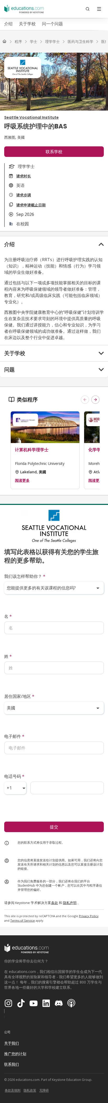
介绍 (8, 24)
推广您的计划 (15, 1053)
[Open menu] (99, 9)
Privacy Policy (89, 916)
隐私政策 (30, 1090)
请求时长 (23, 175)
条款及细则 (12, 1090)
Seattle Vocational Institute (31, 117)
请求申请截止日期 (31, 204)
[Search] (87, 9)
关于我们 (11, 1043)
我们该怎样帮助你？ (24, 576)
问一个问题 (52, 24)
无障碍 (44, 1090)
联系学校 (54, 152)
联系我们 (11, 1064)
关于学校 (27, 24)
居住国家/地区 (19, 696)
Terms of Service (22, 920)
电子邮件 (14, 736)
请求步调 (23, 194)
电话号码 (14, 776)
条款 (54, 902)
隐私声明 (70, 902)
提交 (54, 827)
